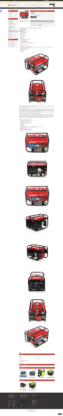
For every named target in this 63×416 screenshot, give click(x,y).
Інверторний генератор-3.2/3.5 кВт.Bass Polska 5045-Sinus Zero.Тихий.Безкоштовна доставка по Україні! (32, 377)
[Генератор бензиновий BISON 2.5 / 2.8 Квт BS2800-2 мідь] (23, 373)
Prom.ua (35, 409)
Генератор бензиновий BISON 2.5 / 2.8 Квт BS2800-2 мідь (23, 377)
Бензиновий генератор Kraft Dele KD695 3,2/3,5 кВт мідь (23, 389)
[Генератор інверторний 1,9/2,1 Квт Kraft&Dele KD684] (41, 373)
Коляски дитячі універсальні (23, 395)
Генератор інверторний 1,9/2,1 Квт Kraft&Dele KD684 (41, 377)
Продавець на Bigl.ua (31, 410)
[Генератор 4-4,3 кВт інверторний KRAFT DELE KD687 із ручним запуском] (51, 373)
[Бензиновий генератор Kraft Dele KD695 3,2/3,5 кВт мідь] (23, 385)
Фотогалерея (10, 12)
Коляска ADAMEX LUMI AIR (12, 396)
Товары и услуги (11, 13)
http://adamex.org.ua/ (11, 26)
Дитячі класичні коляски (23, 396)
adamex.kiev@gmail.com (12, 27)
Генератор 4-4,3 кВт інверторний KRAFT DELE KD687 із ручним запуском (50, 377)
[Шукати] (54, 6)
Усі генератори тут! (22, 29)
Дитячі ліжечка (34, 395)
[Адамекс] (12, 5)
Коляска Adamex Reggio (11, 395)
